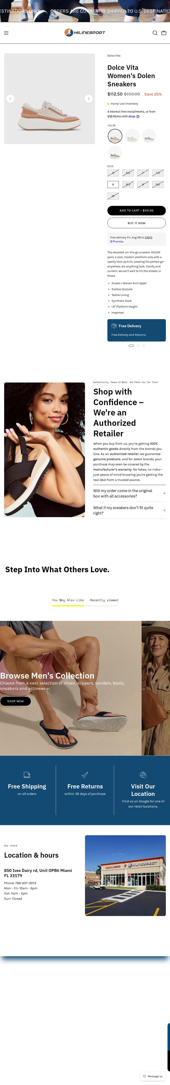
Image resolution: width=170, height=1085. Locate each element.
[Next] (89, 99)
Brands (94, 980)
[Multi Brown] (115, 136)
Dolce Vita (113, 55)
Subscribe (135, 1061)
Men (92, 966)
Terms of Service (16, 1050)
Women (95, 973)
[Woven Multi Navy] (149, 136)
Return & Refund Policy (22, 1036)
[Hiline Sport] (85, 32)
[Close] (163, 1028)
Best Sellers (98, 994)
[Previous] (10, 99)
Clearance (96, 987)
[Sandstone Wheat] (132, 136)
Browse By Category (104, 1001)
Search (9, 1023)
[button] (155, 33)
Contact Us (12, 1030)
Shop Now (15, 701)
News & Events (15, 1043)
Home (93, 960)
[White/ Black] (115, 153)
